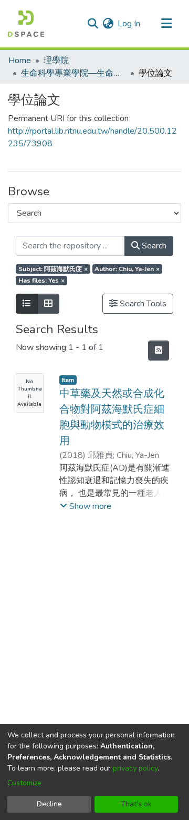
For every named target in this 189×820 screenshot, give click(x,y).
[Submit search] (92, 23)
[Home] (26, 24)
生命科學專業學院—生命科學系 (73, 73)
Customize (24, 783)
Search (153, 246)
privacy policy (135, 768)
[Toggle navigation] (166, 24)
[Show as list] (27, 304)
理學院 (56, 60)
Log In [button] (129, 23)
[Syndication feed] (158, 351)
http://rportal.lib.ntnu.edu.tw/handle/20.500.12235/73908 (92, 137)
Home (19, 60)
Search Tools (142, 303)
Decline (49, 804)
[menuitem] (107, 23)
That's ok (136, 804)
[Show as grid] (48, 304)
